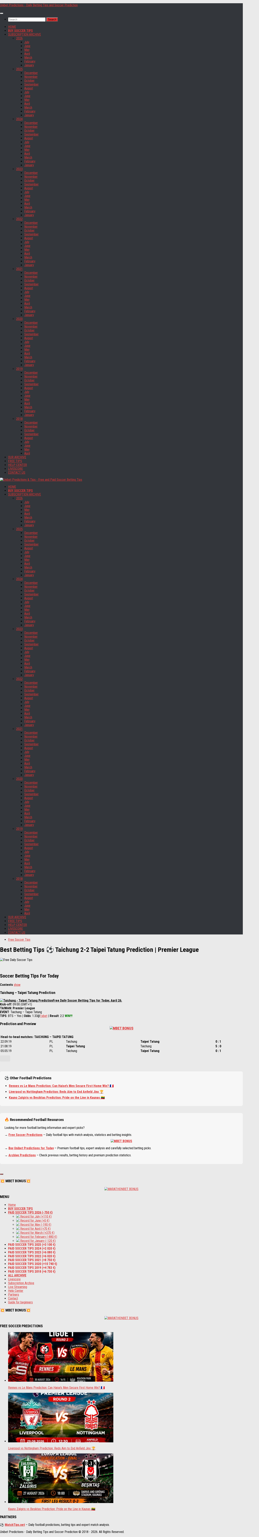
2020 (19, 319)
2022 (19, 219)
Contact (13, 1298)
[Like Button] (5, 1058)
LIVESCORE (15, 469)
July (26, 42)
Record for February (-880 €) (38, 1237)
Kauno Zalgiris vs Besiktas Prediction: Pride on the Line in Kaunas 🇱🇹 (57, 1098)
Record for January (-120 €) (37, 1241)
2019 (19, 369)
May (27, 50)
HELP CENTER (17, 465)
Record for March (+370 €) (36, 1233)
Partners (13, 1295)
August (28, 88)
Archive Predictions (22, 1155)
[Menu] (1, 13)
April (27, 54)
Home (12, 1205)
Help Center (15, 1291)
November (31, 77)
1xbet (43, 1016)
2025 (19, 69)
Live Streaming (17, 1287)
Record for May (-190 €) (35, 1225)
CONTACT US (16, 473)
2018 (19, 419)
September (31, 84)
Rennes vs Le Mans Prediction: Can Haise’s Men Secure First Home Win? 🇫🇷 (61, 1086)
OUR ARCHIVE (17, 457)
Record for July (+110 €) (35, 1216)
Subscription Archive (21, 1283)
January (29, 65)
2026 (19, 38)
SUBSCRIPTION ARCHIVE (24, 34)
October (29, 81)
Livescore (14, 1279)
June (27, 46)
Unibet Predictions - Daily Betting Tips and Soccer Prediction (39, 5)
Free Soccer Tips (19, 940)
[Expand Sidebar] (1, 1174)
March (28, 57)
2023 (19, 169)
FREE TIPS (15, 461)
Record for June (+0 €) (34, 1220)
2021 (19, 269)
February (29, 61)
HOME (12, 27)
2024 (19, 119)
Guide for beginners (20, 1302)
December (31, 73)
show (17, 985)
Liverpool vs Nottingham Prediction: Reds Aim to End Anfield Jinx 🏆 (56, 1092)
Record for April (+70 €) (35, 1229)
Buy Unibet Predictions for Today (31, 1148)
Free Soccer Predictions (25, 1135)
